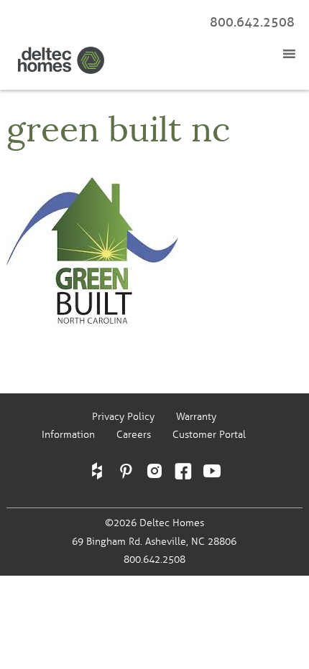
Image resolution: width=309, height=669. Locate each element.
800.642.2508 (252, 22)
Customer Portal (209, 435)
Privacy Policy (123, 417)
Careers (133, 435)
